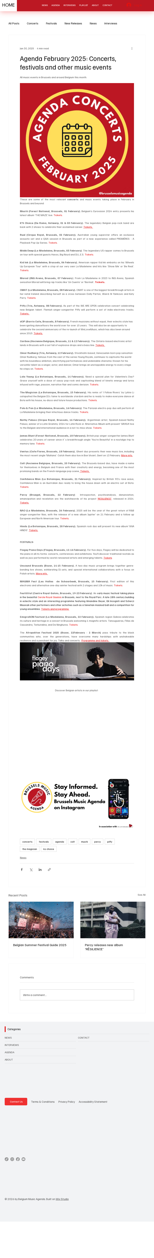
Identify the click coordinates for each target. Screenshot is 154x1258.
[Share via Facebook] (21, 869)
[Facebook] (18, 1159)
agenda (59, 841)
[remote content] (77, 729)
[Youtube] (23, 1159)
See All (142, 894)
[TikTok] (6, 1159)
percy (97, 841)
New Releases (73, 23)
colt (72, 841)
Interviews (110, 23)
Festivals (51, 23)
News (93, 23)
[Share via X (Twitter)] (31, 869)
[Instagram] (12, 1159)
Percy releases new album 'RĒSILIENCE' (104, 947)
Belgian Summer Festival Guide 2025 (39, 945)
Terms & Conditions (43, 1101)
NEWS (8, 1037)
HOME (8, 5)
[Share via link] (49, 869)
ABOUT (9, 1059)
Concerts (32, 23)
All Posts (13, 23)
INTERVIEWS (12, 1044)
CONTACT (84, 1037)
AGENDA (9, 1052)
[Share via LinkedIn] (40, 869)
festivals (44, 841)
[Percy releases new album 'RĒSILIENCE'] (112, 920)
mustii (84, 841)
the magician (29, 848)
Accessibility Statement (93, 1101)
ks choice (48, 848)
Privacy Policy (66, 1101)
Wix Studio (62, 1199)
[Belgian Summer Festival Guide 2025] (41, 920)
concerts (27, 841)
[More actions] (132, 48)
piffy (109, 841)
